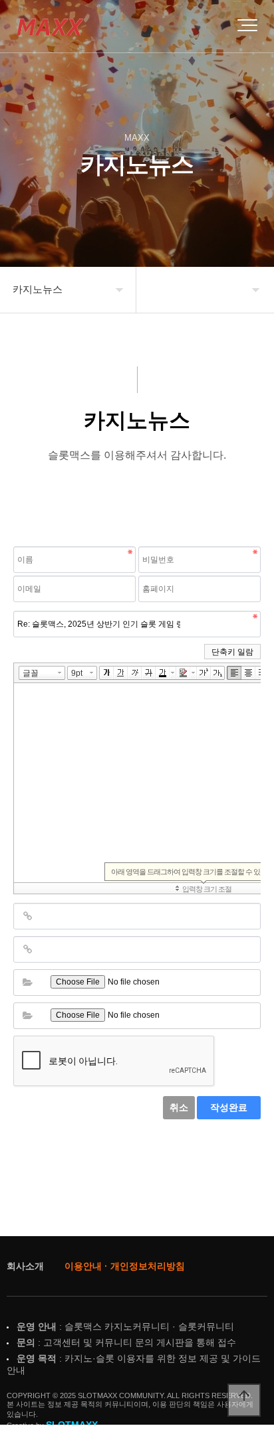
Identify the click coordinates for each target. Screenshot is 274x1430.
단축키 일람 (232, 652)
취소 (179, 1107)
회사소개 (25, 1266)
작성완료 (228, 1107)
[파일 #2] (27, 1015)
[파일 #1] (27, 982)
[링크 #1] (27, 916)
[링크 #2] (27, 949)
